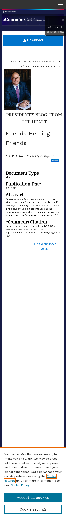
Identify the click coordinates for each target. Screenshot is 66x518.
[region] (33, 482)
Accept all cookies (33, 497)
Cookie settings (33, 509)
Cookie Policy (20, 485)
